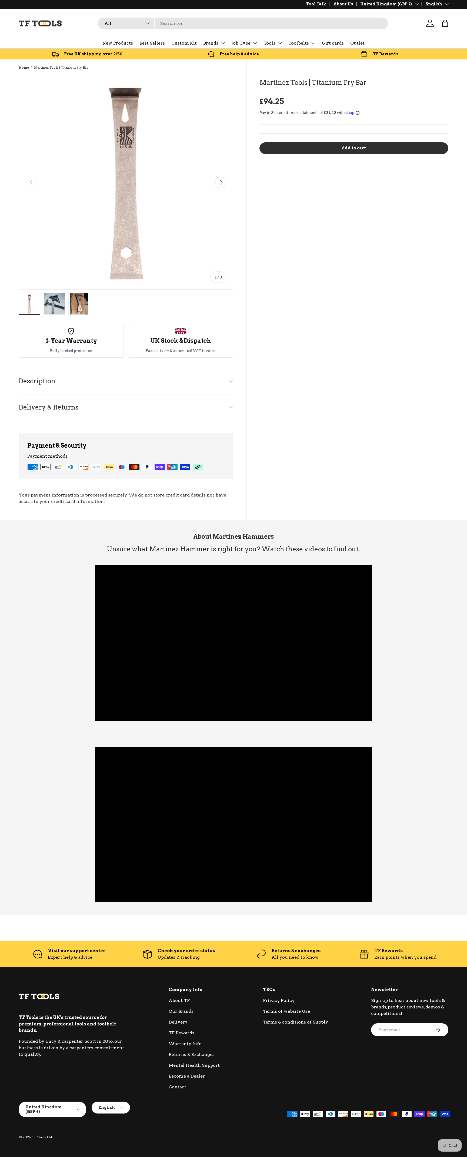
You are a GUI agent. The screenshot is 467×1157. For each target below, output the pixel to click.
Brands (210, 43)
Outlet (357, 43)
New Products (117, 43)
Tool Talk (316, 4)
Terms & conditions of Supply (295, 1022)
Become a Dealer (187, 1076)
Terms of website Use (286, 1011)
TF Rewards (181, 1032)
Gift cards (333, 43)
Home (24, 67)
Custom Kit (184, 43)
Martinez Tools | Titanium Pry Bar (61, 67)
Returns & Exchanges (192, 1054)
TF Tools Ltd (42, 1137)
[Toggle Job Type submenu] (255, 43)
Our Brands (181, 1011)
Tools (269, 43)
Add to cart (354, 148)
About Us (343, 4)
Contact (177, 1086)
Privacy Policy (279, 1000)
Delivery (178, 1022)
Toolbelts (298, 43)
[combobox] (243, 23)
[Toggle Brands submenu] (222, 43)
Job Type (241, 43)
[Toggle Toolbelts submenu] (313, 43)
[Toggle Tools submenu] (279, 43)
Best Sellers (152, 43)
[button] (445, 23)
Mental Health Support (194, 1065)
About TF (179, 1000)
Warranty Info (185, 1043)
